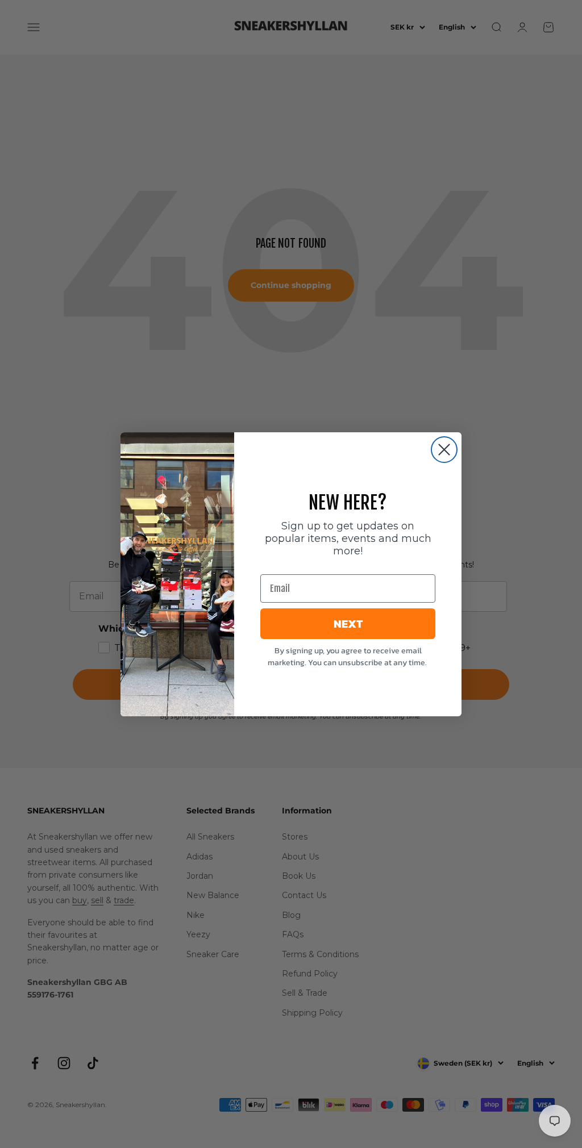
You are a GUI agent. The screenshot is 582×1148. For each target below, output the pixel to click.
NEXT (348, 623)
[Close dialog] (444, 449)
